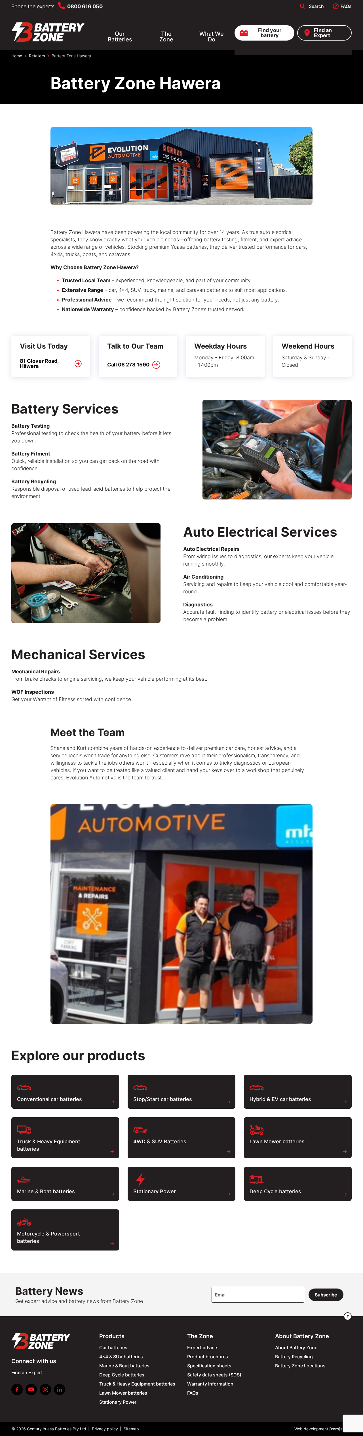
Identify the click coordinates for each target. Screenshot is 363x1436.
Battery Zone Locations (300, 1365)
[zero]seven (340, 1428)
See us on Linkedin (59, 1389)
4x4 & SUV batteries (121, 1356)
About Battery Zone (296, 1347)
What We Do (211, 36)
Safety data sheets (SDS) (214, 1375)
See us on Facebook (17, 1389)
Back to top (348, 1316)
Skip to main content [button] (29, 7)
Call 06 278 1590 (128, 365)
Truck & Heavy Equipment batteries (137, 1384)
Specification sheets (209, 1365)
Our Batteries (120, 36)
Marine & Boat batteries (124, 1365)
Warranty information (210, 1384)
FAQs (346, 6)
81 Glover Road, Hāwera (39, 364)
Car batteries (113, 1347)
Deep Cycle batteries (121, 1375)
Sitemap (131, 1428)
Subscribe (326, 1295)
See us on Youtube (31, 1389)
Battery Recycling (294, 1356)
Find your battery (269, 32)
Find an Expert (323, 32)
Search (316, 6)
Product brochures (207, 1356)
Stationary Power (117, 1402)
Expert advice (202, 1347)
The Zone (166, 36)
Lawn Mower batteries (123, 1393)
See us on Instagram (45, 1389)
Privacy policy (105, 1428)
